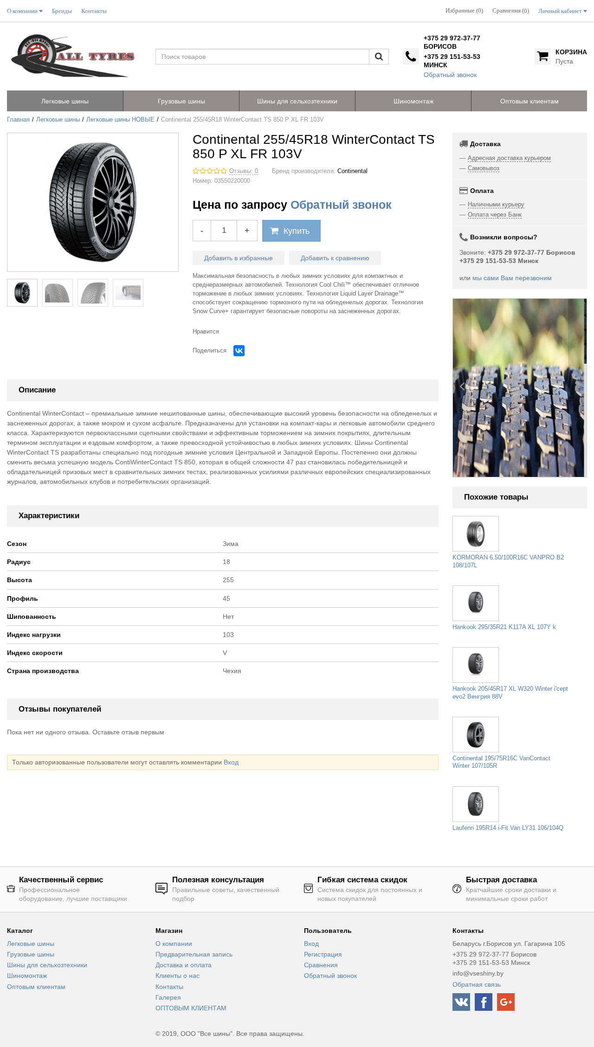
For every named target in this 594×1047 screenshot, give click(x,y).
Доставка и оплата (183, 965)
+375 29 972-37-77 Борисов (452, 42)
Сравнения (321, 965)
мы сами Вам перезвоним (512, 278)
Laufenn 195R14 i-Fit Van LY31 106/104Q (507, 828)
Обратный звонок (450, 74)
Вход (231, 762)
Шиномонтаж (27, 975)
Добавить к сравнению (335, 258)
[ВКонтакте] (239, 350)
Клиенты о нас (177, 975)
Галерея (168, 997)
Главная (18, 119)
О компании (173, 943)
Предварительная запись (193, 954)
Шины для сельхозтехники (47, 965)
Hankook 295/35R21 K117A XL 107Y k (504, 627)
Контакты (169, 986)
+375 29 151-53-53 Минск (452, 61)
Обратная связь (476, 984)
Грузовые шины (30, 954)
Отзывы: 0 (243, 171)
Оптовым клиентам (36, 986)
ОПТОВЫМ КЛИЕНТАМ (190, 1008)
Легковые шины (58, 119)
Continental (352, 171)
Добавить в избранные (238, 258)
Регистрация (323, 954)
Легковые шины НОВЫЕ (120, 119)
